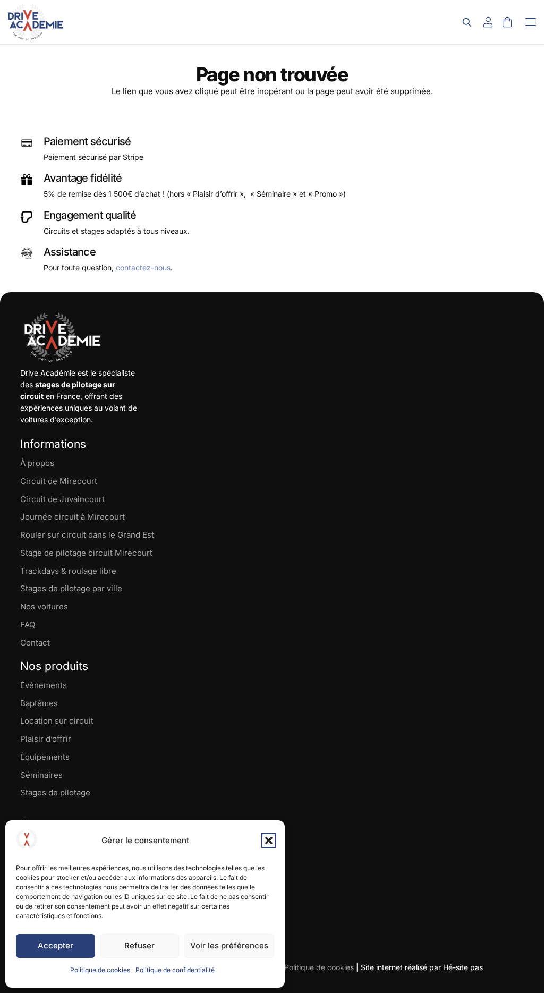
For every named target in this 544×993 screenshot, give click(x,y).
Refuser (139, 945)
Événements (43, 685)
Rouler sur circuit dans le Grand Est (87, 535)
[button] (269, 840)
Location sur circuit (57, 721)
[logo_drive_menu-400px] (35, 22)
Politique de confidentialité (175, 970)
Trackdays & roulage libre (68, 571)
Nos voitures (44, 606)
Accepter (55, 945)
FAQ (27, 624)
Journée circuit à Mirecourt (72, 517)
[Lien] (488, 22)
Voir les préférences (229, 945)
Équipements (45, 757)
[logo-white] (62, 337)
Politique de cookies (100, 970)
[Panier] (507, 22)
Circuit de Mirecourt (58, 481)
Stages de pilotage (55, 792)
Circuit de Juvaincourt (62, 499)
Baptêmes (39, 703)
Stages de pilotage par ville (71, 588)
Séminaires (41, 775)
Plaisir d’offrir (45, 739)
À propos (37, 463)
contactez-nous (143, 267)
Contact (35, 643)
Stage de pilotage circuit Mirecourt (86, 553)
